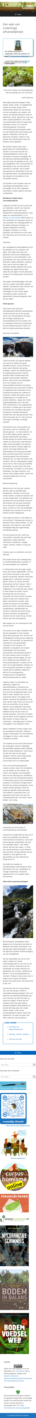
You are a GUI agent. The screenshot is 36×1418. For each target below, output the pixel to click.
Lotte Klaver (20, 1371)
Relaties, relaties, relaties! (19, 1034)
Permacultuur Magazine (19, 56)
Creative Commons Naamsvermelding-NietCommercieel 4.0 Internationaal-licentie (18, 1378)
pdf (28, 61)
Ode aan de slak (15, 1039)
